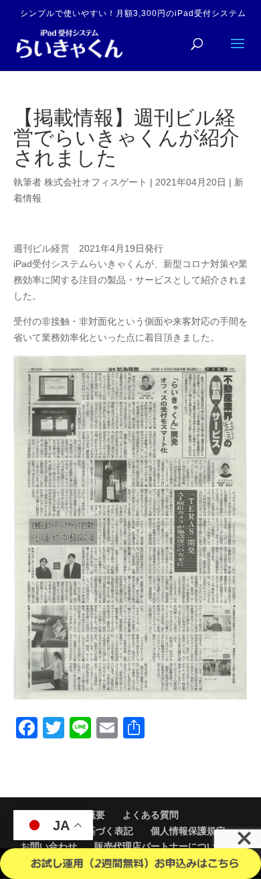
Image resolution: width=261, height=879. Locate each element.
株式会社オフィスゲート (95, 182)
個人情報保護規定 (188, 830)
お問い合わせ (49, 846)
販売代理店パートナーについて (160, 846)
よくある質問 (150, 814)
